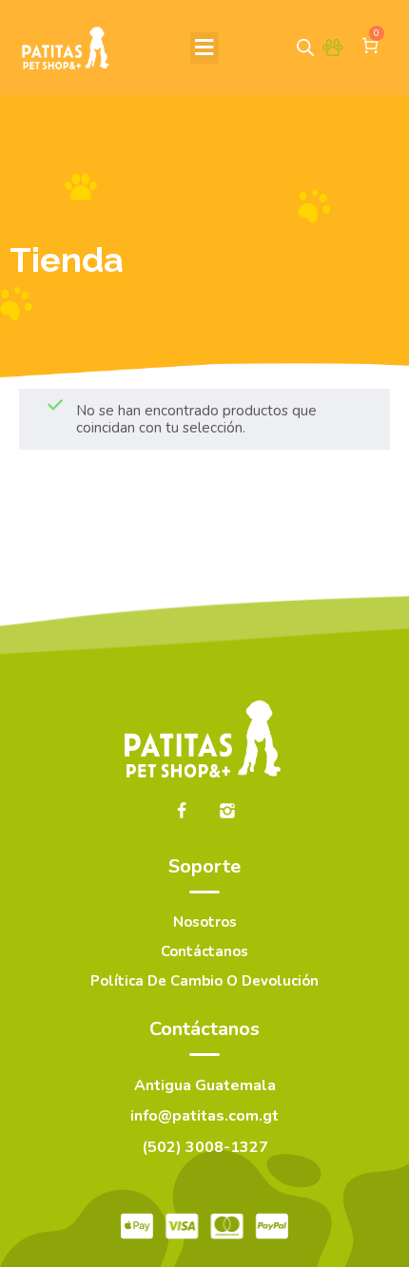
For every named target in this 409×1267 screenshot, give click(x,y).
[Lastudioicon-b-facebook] (181, 810)
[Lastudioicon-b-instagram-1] (227, 810)
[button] (204, 48)
